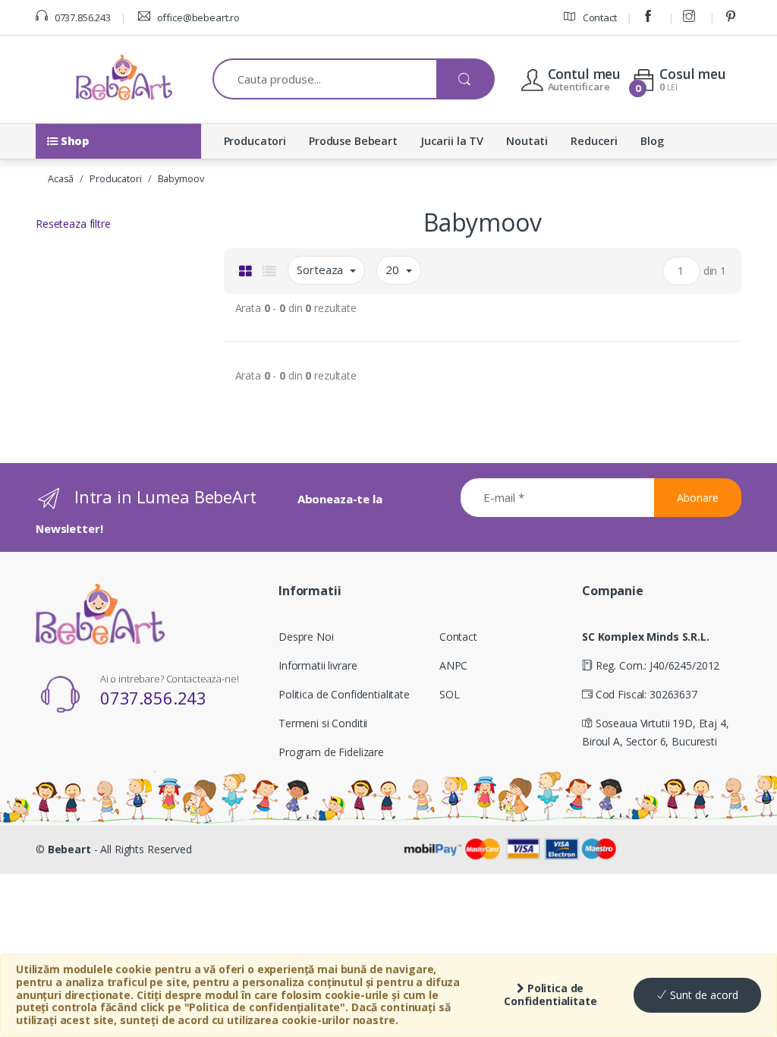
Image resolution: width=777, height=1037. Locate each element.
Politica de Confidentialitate (550, 994)
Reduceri (594, 141)
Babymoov (181, 178)
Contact (598, 17)
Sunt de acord (702, 995)
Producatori (255, 141)
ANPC (453, 665)
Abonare (698, 497)
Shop (73, 141)
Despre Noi (306, 636)
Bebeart (69, 849)
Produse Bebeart (353, 141)
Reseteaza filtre (73, 223)
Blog (651, 141)
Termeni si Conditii (322, 723)
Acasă (61, 178)
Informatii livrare (317, 665)
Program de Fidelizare (331, 752)
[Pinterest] (733, 17)
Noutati (527, 141)
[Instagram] (691, 17)
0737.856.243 (81, 17)
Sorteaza (321, 269)
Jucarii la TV (451, 141)
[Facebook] (650, 17)
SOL (449, 694)
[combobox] (325, 78)
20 (393, 269)
